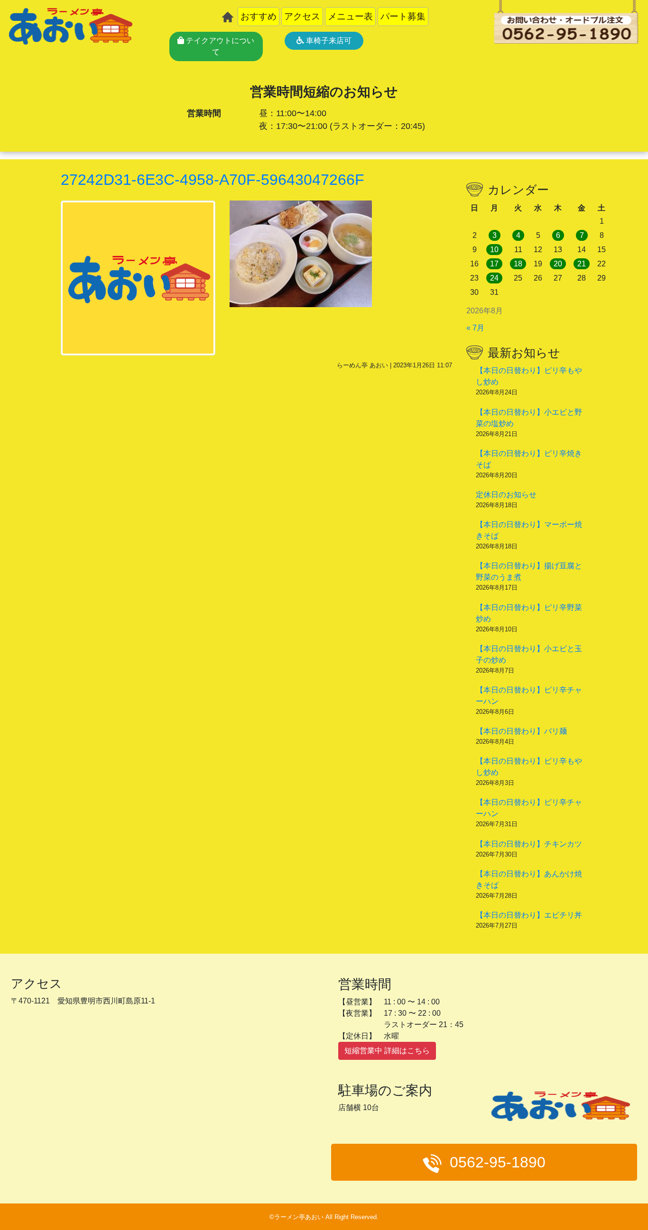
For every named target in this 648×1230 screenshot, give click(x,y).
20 (558, 264)
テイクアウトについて (219, 46)
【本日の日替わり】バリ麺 (521, 731)
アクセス (302, 16)
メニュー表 (350, 16)
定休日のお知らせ (506, 495)
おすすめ (259, 16)
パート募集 (403, 16)
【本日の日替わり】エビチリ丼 (529, 915)
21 (581, 264)
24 (494, 278)
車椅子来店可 (328, 40)
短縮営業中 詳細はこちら (387, 1051)
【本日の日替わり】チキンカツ (529, 844)
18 (518, 264)
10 (494, 250)
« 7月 (475, 328)
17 (494, 264)
